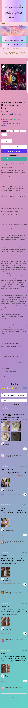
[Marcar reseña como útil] (25, 448)
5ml (4, 131)
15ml (10, 131)
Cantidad (3, 138)
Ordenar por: (14, 404)
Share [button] (4, 376)
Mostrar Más (24, 419)
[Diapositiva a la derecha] (17, 97)
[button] (3, 29)
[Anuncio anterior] (3, 11)
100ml (4, 134)
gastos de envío (5, 120)
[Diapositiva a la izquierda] (10, 97)
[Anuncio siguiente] (25, 11)
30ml (16, 131)
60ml (23, 131)
